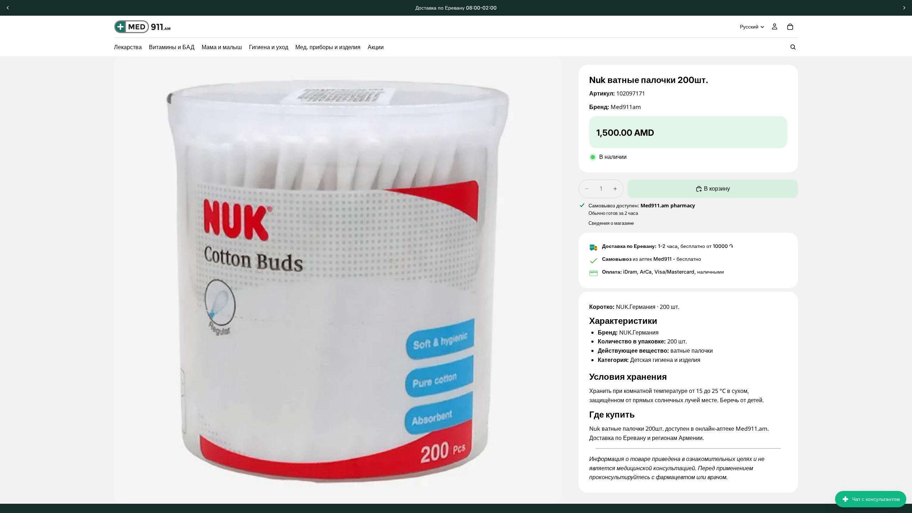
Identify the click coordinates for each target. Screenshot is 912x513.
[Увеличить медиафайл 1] (337, 280)
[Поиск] (793, 47)
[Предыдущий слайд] (8, 8)
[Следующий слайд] (904, 8)
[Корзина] (790, 27)
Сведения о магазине (611, 223)
